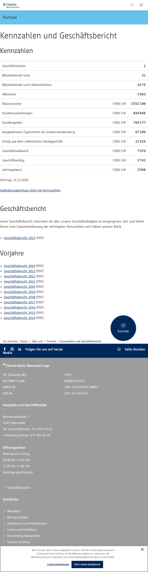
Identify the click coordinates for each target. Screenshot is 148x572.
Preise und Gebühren (21, 530)
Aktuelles (13, 511)
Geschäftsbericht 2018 (19, 297)
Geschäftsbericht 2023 (19, 271)
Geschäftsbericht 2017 (19, 302)
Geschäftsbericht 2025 (19, 238)
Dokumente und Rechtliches (26, 523)
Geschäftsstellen (18, 488)
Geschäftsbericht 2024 (19, 266)
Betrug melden (17, 517)
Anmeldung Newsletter (23, 536)
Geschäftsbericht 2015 (19, 313)
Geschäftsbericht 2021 (19, 281)
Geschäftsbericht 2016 (19, 307)
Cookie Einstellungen (58, 564)
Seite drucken (134, 349)
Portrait (10, 17)
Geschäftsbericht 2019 (19, 292)
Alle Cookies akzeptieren (87, 564)
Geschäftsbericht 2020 (19, 287)
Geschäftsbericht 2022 (19, 276)
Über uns (37, 341)
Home (24, 341)
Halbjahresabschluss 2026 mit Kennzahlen (30, 190)
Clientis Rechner (18, 542)
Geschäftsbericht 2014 (19, 318)
